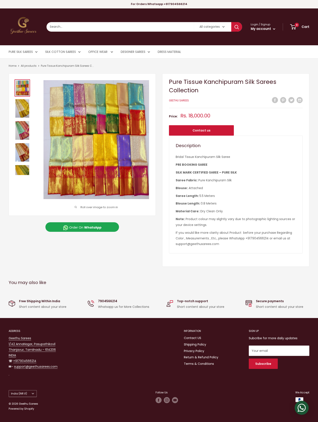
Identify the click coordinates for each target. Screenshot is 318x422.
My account (261, 28)
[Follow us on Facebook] (159, 400)
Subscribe (263, 364)
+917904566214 (24, 361)
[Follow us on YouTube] (175, 400)
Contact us (201, 130)
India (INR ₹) (19, 393)
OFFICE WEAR (98, 52)
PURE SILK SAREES (21, 52)
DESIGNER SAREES (133, 52)
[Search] (236, 27)
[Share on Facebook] (275, 100)
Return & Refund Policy (201, 357)
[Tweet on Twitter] (291, 100)
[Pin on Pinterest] (283, 100)
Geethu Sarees (179, 100)
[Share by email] (300, 100)
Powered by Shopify (21, 409)
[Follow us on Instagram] (167, 400)
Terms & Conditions (199, 364)
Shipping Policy (195, 344)
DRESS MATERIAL (169, 52)
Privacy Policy (194, 351)
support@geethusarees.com (36, 366)
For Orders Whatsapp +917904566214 (159, 4)
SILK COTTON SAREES (60, 52)
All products (29, 66)
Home (12, 66)
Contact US (192, 338)
